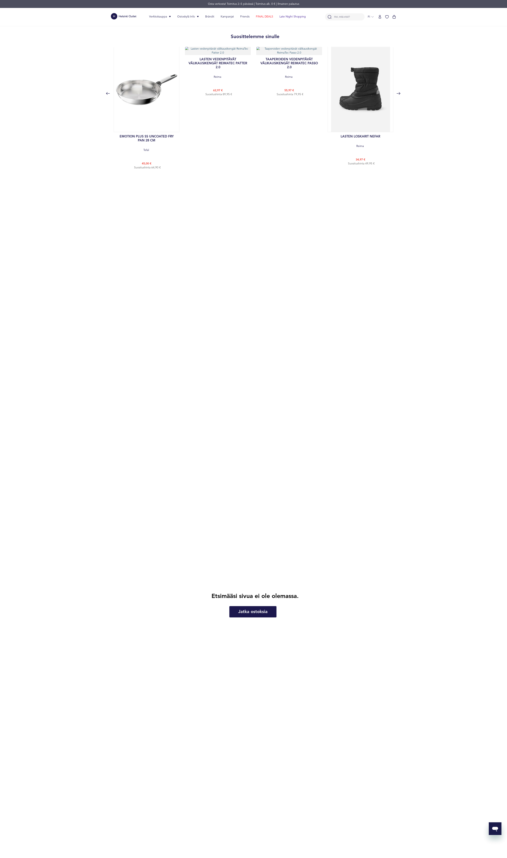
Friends (245, 16)
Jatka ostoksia (253, 612)
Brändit (209, 16)
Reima (218, 68)
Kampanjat (227, 16)
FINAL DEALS (264, 16)
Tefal (147, 143)
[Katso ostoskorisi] (394, 17)
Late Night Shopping (292, 16)
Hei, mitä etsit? (342, 17)
